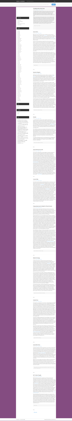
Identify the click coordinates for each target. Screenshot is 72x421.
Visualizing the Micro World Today (38, 8)
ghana (43, 367)
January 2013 (19, 89)
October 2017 (19, 50)
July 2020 (18, 36)
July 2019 (18, 42)
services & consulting (38, 337)
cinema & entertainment (23, 122)
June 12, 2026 (37, 301)
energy (42, 250)
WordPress (54, 419)
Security (27, 138)
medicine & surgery (25, 135)
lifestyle (21, 134)
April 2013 (18, 86)
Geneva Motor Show (36, 344)
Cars (18, 122)
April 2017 (18, 55)
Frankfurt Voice (35, 300)
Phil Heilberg (42, 184)
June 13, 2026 (37, 259)
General (42, 9)
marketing (19, 135)
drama (36, 405)
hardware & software (21, 129)
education (20, 124)
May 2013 (18, 85)
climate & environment (38, 250)
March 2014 (18, 77)
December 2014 (19, 67)
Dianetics (34, 117)
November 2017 (19, 49)
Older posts (35, 412)
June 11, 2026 (37, 346)
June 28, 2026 (37, 180)
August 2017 (18, 52)
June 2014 (18, 74)
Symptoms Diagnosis (36, 72)
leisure (19, 134)
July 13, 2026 (37, 73)
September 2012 (19, 91)
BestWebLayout (50, 419)
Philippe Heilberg (52, 124)
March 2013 (18, 87)
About (54, 1)
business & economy (22, 121)
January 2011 (19, 100)
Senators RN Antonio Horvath (38, 149)
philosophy (20, 138)
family (26, 127)
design (27, 123)
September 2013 (19, 84)
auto (19, 119)
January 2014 (19, 79)
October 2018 (19, 47)
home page (21, 131)
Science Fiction (35, 31)
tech (37, 25)
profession (23, 138)
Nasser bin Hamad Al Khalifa (50, 241)
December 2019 (19, 38)
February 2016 (19, 64)
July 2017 (18, 53)
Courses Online (35, 179)
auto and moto (22, 119)
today (23, 140)
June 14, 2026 (37, 207)
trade (26, 140)
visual (39, 25)
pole (50, 367)
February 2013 (19, 88)
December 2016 (19, 59)
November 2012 (19, 90)
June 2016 (18, 62)
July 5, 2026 (37, 118)
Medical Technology (36, 257)
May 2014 (18, 75)
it (17, 134)
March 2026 (18, 35)
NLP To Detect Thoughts (37, 375)
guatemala (45, 367)
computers (19, 123)
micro (36, 25)
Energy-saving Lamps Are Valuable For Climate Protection (42, 206)
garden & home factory (24, 128)
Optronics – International (20, 1)
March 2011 (18, 99)
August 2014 (18, 72)
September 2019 (19, 40)
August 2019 (18, 41)
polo (51, 367)
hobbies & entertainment (23, 130)
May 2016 (18, 63)
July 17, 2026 (37, 33)
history (18, 130)
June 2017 (18, 54)
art (18, 119)
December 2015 (19, 66)
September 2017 (19, 51)
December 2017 (19, 48)
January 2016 (19, 65)
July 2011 (18, 97)
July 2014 (18, 73)
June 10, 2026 (37, 376)
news (21, 137)
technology (20, 140)
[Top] (33, 69)
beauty (25, 119)
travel (18, 141)
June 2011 (18, 98)
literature (36, 65)
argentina (36, 367)
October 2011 (19, 96)
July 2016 (18, 61)
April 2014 (18, 76)
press (53, 367)
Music (18, 137)
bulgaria (41, 367)
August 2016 (18, 60)
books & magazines (37, 142)
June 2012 (18, 92)
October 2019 (19, 39)
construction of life (24, 123)
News (40, 33)
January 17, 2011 (38, 9)
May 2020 (18, 37)
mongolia (48, 367)
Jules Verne (45, 35)
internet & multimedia (22, 133)
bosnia (39, 367)
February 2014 (19, 78)
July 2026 (18, 30)
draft (18, 124)
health (27, 129)
